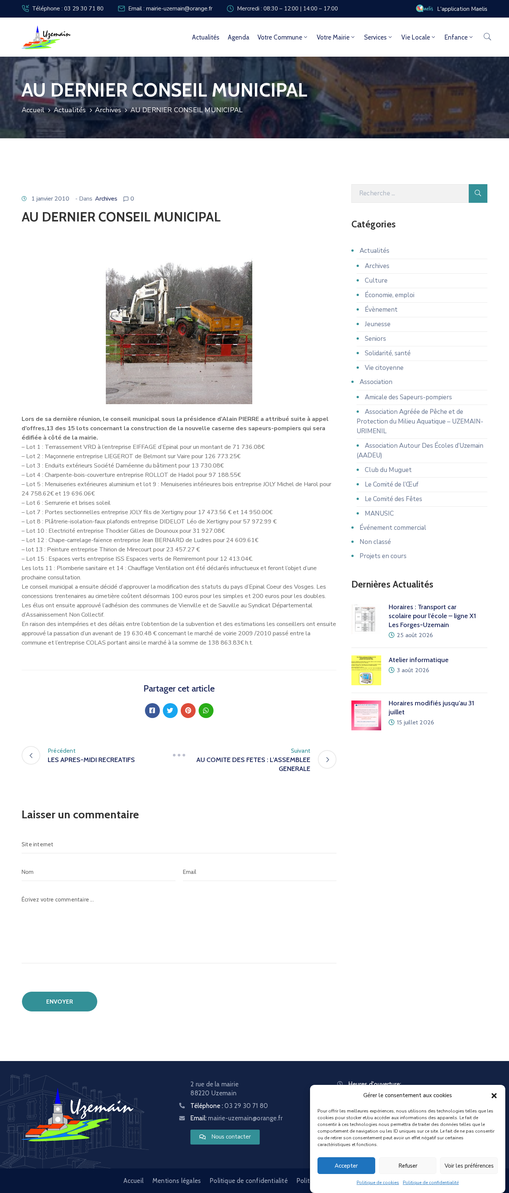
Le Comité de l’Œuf (391, 484)
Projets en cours (383, 556)
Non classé (375, 542)
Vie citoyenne (384, 367)
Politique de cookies (378, 1183)
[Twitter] (170, 710)
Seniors (375, 338)
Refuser (407, 1166)
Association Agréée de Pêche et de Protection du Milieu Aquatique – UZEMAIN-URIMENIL (420, 421)
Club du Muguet (388, 470)
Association (376, 382)
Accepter (346, 1166)
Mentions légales (176, 1180)
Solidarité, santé (388, 353)
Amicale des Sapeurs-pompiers (408, 397)
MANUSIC (379, 513)
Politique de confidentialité (431, 1183)
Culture (376, 280)
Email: (236, 1118)
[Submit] (478, 193)
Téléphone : (229, 1105)
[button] (494, 1095)
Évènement (381, 309)
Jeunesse (378, 324)
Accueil (33, 110)
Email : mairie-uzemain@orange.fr (170, 8)
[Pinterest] (188, 710)
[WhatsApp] (206, 710)
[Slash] (179, 755)
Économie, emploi (389, 295)
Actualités (205, 37)
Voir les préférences (469, 1166)
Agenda (238, 37)
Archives (108, 110)
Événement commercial (393, 527)
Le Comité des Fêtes (393, 499)
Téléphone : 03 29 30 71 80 (68, 8)
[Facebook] (152, 710)
